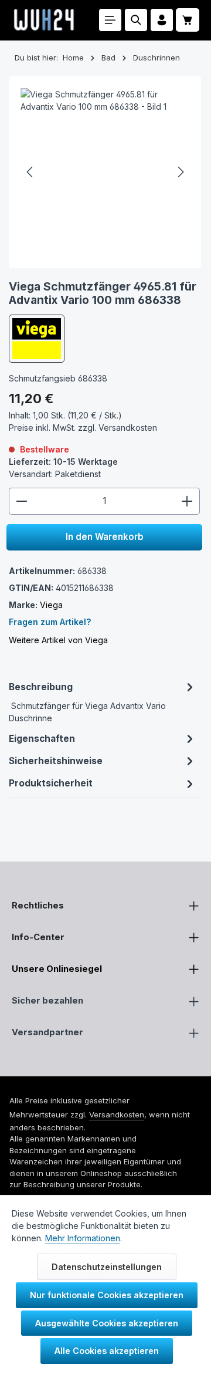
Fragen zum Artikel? (50, 622)
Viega (51, 605)
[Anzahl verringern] (21, 501)
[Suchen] (136, 20)
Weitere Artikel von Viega (58, 640)
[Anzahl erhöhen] (187, 501)
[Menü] (110, 20)
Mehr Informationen (82, 1238)
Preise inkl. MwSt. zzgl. (83, 428)
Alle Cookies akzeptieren (107, 1351)
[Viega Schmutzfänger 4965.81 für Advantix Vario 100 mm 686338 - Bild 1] (105, 172)
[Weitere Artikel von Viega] (36, 339)
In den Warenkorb (105, 536)
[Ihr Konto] (161, 20)
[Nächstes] (180, 172)
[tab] (102, 701)
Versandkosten (116, 1114)
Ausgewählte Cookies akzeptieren (106, 1323)
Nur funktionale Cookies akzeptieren (106, 1295)
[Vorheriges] (30, 172)
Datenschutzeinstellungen (107, 1267)
